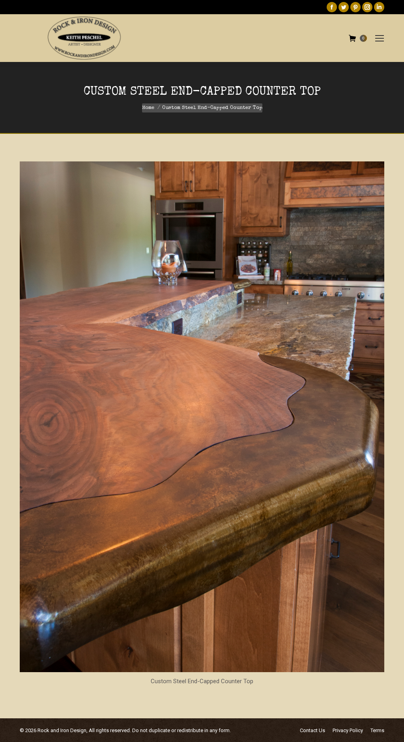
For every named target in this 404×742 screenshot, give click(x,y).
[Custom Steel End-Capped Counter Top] (202, 416)
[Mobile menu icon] (379, 38)
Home (148, 108)
